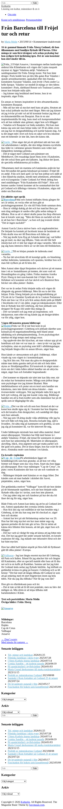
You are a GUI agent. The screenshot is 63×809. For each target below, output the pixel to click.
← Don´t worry (9, 639)
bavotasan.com (36, 805)
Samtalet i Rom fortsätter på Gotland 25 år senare (33, 678)
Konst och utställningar (13, 20)
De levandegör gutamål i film (22, 684)
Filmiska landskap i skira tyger (23, 657)
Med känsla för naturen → (14, 642)
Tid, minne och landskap (20, 655)
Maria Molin (11, 41)
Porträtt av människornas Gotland (25, 675)
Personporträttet (34, 20)
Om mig (12, 14)
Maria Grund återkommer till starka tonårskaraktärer (34, 669)
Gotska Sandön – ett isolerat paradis (26, 663)
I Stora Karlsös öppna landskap (24, 660)
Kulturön (5, 6)
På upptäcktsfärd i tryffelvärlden (24, 666)
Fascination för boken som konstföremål (28, 686)
